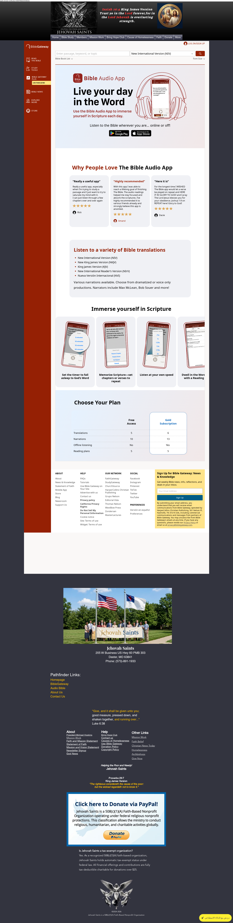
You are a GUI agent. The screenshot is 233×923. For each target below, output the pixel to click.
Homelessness (139, 750)
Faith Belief (138, 741)
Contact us (107, 737)
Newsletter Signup (76, 750)
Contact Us (57, 696)
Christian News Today (143, 745)
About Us (56, 692)
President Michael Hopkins (79, 735)
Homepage (57, 679)
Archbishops (138, 754)
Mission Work (139, 737)
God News (72, 753)
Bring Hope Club (109, 735)
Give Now (137, 758)
